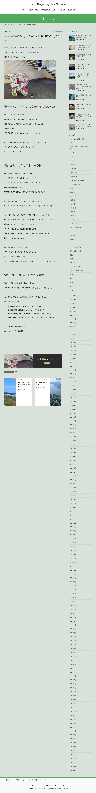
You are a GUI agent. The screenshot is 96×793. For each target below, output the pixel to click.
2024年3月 (73, 413)
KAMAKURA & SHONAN (77, 270)
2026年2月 (73, 323)
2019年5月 (73, 641)
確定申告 (73, 196)
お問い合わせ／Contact (38, 780)
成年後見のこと (74, 188)
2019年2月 (73, 652)
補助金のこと (73, 239)
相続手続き (74, 176)
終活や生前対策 (75, 184)
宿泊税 (73, 219)
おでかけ (72, 263)
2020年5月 (73, 593)
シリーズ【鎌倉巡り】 (76, 266)
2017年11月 (73, 711)
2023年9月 (73, 436)
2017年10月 (73, 715)
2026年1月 (73, 327)
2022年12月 (73, 472)
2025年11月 (73, 334)
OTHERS (72, 290)
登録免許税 (74, 223)
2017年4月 (73, 739)
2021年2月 (73, 558)
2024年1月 (73, 421)
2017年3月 (73, 743)
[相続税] (10, 391)
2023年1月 (73, 468)
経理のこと (73, 231)
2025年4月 (73, 362)
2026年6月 (73, 307)
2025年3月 (73, 366)
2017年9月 (73, 719)
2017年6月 (73, 731)
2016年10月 (73, 762)
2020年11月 (73, 570)
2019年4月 (73, 644)
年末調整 (73, 208)
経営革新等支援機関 (75, 247)
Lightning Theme (47, 788)
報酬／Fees (9, 780)
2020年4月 (73, 597)
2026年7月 (73, 303)
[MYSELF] (56, 391)
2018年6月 (73, 684)
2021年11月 (73, 523)
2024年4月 (73, 409)
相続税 (73, 164)
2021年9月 (73, 531)
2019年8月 (73, 629)
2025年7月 (73, 350)
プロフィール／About (21, 780)
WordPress (37, 788)
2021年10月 (73, 527)
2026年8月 (73, 299)
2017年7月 (73, 727)
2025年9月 (73, 342)
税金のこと (57, 31)
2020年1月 (73, 609)
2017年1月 (73, 750)
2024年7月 (73, 397)
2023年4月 (73, 456)
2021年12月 (73, 519)
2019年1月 (73, 656)
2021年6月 (73, 542)
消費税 (73, 215)
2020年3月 (73, 601)
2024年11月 (73, 381)
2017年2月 (73, 746)
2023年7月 (73, 444)
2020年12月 (73, 566)
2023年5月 (73, 452)
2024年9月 (73, 389)
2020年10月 (73, 574)
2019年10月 (73, 621)
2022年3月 (73, 507)
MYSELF (72, 274)
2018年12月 (73, 660)
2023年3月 (73, 460)
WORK (72, 282)
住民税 (73, 204)
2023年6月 (73, 448)
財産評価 (73, 168)
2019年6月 (73, 637)
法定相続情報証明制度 (77, 180)
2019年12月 (73, 613)
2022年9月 (73, 484)
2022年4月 (73, 503)
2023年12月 (73, 425)
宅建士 (72, 255)
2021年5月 (73, 546)
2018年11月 (73, 664)
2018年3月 (73, 695)
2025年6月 (73, 354)
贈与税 (73, 212)
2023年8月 (73, 440)
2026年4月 (73, 315)
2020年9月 (73, 578)
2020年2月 (73, 605)
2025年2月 (73, 370)
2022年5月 (73, 499)
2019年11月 (73, 617)
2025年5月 (73, 358)
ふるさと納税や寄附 (75, 227)
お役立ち (72, 259)
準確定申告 (74, 172)
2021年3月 (73, 554)
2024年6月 (73, 401)
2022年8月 (73, 487)
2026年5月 (73, 311)
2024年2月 (73, 417)
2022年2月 (73, 511)
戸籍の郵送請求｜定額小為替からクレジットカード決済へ (83, 75)
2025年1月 (73, 374)
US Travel (72, 157)
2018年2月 (73, 699)
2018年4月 (73, 692)
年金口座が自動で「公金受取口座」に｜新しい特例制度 (83, 115)
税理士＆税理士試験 (75, 251)
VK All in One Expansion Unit (60, 788)
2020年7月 (73, 586)
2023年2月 (73, 464)
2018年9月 (73, 672)
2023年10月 (73, 433)
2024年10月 (73, 385)
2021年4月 (73, 550)
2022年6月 (73, 495)
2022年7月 (73, 491)
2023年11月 (73, 429)
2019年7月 (73, 633)
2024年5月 (73, 405)
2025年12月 (73, 330)
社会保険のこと (74, 235)
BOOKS (72, 278)
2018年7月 (73, 680)
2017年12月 (73, 707)
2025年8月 (73, 346)
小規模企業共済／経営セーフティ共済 (80, 148)
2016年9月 (73, 766)
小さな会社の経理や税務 (77, 139)
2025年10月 (73, 338)
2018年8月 (73, 676)
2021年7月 (73, 538)
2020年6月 (73, 589)
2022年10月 (73, 480)
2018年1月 (73, 703)
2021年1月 (73, 562)
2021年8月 (73, 535)
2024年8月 (73, 393)
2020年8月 (73, 582)
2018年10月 (73, 668)
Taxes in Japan (74, 153)
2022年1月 (73, 515)
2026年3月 (73, 319)
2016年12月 (73, 754)
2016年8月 (73, 770)
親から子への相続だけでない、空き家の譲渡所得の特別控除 (83, 86)
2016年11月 (73, 758)
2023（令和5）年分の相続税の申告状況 (24, 384)
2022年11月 (73, 476)
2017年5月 (73, 735)
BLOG (71, 286)
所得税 (73, 200)
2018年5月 (73, 688)
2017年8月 (73, 723)
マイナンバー (73, 243)
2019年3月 (73, 648)
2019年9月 (73, 625)
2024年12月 (73, 378)
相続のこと (73, 161)
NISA (71, 143)
